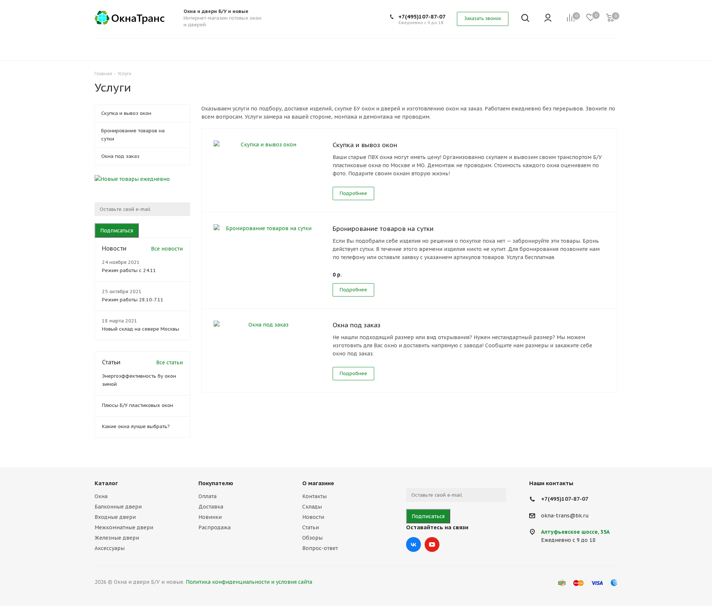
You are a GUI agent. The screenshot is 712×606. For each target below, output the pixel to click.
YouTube (432, 544)
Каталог (106, 483)
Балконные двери (118, 506)
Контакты (314, 496)
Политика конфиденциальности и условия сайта (249, 582)
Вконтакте (413, 544)
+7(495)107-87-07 (422, 16)
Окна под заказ (356, 325)
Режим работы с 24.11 (129, 270)
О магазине (318, 483)
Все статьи (169, 362)
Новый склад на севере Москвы (140, 329)
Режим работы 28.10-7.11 (133, 300)
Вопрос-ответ (320, 548)
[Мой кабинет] (548, 18)
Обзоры (312, 537)
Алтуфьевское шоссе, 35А (575, 532)
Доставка (210, 506)
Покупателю (215, 483)
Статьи (310, 527)
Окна (101, 496)
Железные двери (117, 537)
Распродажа (214, 527)
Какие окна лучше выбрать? (136, 426)
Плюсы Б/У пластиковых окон (137, 405)
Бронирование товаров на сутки (383, 229)
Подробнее (353, 193)
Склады (312, 506)
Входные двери (115, 517)
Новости (313, 517)
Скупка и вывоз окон (365, 145)
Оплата (207, 496)
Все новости (167, 248)
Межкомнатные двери (124, 527)
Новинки (210, 517)
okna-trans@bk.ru (565, 515)
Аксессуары (110, 548)
